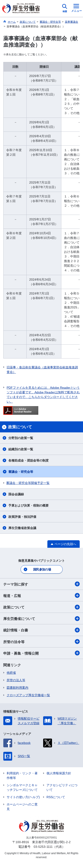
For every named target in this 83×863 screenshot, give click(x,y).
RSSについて (55, 797)
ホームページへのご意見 (22, 807)
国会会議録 (16, 494)
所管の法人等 (16, 680)
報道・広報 (12, 596)
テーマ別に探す (15, 584)
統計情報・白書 (15, 630)
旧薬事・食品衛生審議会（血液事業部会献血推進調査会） (42, 370)
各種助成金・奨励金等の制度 (28, 460)
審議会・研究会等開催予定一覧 (28, 483)
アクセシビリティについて (61, 787)
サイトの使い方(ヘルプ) (23, 797)
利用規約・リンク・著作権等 (22, 775)
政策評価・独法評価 (22, 516)
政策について (14, 607)
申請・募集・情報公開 (21, 653)
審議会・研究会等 (20, 471)
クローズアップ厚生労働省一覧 (28, 695)
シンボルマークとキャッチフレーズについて (22, 787)
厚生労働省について (19, 619)
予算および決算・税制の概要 (28, 505)
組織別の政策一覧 (20, 449)
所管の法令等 (14, 642)
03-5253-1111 (43, 846)
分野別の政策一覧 (20, 438)
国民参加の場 (42, 569)
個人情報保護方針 (58, 773)
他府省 (11, 672)
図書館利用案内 (17, 687)
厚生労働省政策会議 (22, 528)
